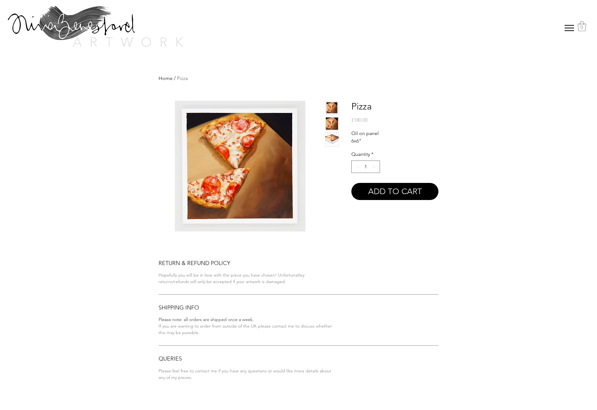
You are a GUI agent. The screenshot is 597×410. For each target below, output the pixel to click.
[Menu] (569, 28)
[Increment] (374, 167)
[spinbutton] (365, 167)
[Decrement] (356, 167)
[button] (582, 26)
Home (166, 78)
